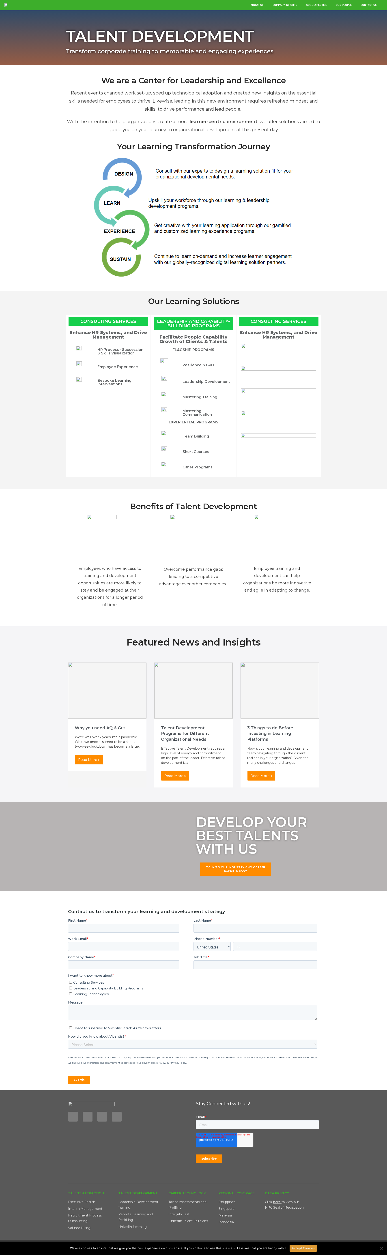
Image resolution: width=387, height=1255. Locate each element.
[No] (381, 1248)
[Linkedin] (73, 1117)
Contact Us (369, 5)
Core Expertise (316, 5)
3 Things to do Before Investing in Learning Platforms (270, 733)
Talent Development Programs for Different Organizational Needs (185, 733)
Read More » (89, 759)
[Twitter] (102, 1117)
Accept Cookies (303, 1248)
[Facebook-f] (87, 1117)
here (277, 1202)
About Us (257, 5)
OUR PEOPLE (344, 5)
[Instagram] (117, 1117)
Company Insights (285, 5)
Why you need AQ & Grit (100, 727)
